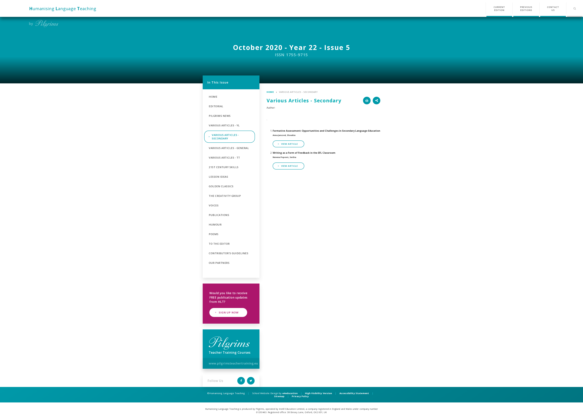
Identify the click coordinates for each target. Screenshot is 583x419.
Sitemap (279, 396)
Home (270, 91)
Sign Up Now (229, 312)
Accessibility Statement (354, 393)
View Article (289, 143)
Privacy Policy (300, 396)
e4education (290, 393)
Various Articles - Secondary (298, 91)
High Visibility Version (318, 393)
